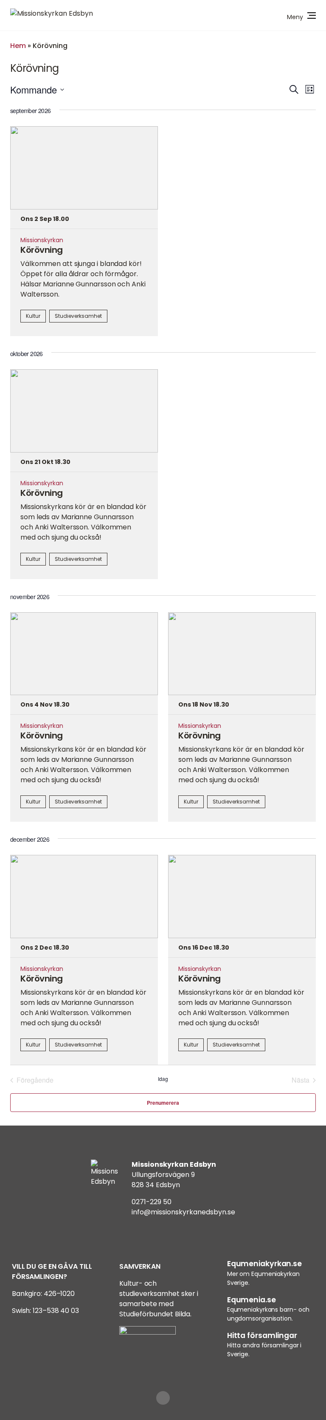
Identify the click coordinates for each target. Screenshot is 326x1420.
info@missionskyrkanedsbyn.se (183, 1212)
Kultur (33, 316)
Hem (18, 46)
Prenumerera (163, 1102)
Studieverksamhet (78, 316)
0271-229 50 (151, 1202)
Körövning (41, 250)
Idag (163, 1078)
